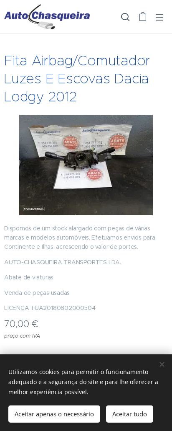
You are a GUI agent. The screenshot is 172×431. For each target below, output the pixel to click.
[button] (125, 16)
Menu (159, 16)
